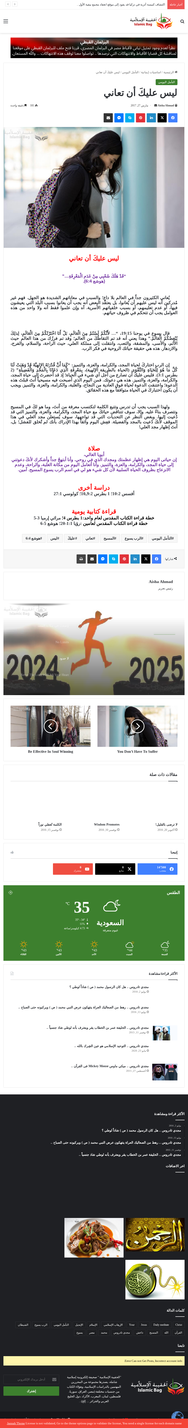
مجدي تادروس (121, 1332)
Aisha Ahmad (166, 105)
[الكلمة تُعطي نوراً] (36, 803)
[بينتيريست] (140, 117)
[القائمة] (5, 23)
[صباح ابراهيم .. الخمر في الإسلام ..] (155, 1196)
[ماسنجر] (119, 117)
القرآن (178, 1332)
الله (166, 1332)
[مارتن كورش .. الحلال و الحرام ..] (94, 1196)
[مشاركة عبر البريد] (108, 117)
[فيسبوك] (172, 117)
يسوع (80, 1332)
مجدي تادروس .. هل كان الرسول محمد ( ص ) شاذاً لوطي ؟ (109, 987)
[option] (94, 649)
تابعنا (181, 1345)
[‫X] (162, 117)
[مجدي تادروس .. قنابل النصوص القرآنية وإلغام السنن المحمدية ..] (155, 1279)
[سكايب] (129, 117)
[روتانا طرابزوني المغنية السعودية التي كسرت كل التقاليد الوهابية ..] (33, 1279)
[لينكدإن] (151, 117)
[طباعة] (81, 559)
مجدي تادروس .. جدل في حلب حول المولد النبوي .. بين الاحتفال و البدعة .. (120, 4)
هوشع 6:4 (33, 538)
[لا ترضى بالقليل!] (151, 803)
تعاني (89, 538)
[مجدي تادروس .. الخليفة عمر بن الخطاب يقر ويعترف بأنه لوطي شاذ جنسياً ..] (164, 1033)
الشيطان (23, 1324)
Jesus (144, 1324)
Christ (178, 1324)
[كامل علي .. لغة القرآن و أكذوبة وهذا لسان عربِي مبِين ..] (33, 1196)
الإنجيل (79, 1324)
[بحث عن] (182, 23)
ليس (53, 538)
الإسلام (93, 1324)
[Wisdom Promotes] (94, 803)
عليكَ (71, 538)
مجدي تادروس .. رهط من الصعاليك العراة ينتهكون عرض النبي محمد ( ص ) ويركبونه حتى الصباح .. (83, 1007)
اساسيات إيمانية (151, 72)
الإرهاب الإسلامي (113, 1324)
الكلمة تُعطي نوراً (50, 824)
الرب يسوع (133, 538)
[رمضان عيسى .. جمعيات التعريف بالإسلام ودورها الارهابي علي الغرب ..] (94, 1279)
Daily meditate (161, 1324)
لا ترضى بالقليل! (166, 824)
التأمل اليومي (130, 72)
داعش (139, 1332)
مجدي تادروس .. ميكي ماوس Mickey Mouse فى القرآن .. (110, 1066)
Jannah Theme (16, 1423)
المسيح (109, 538)
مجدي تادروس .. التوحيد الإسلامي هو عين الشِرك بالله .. (111, 1046)
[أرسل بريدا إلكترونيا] (155, 105)
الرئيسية (169, 72)
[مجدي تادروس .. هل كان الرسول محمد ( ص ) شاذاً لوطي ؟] (164, 993)
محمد (104, 1332)
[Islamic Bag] (151, 21)
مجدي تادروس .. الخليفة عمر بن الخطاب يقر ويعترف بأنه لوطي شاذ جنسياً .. (98, 1027)
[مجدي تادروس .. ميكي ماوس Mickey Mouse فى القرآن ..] (164, 1072)
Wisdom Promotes (106, 824)
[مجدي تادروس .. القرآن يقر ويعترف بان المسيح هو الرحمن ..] (155, 1234)
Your (132, 1324)
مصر (91, 1332)
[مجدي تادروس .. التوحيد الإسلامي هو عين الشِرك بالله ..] (164, 1052)
